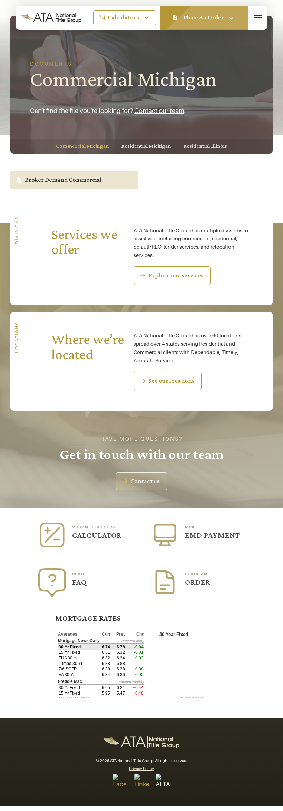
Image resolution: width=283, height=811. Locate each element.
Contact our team (159, 110)
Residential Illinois (205, 146)
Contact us (145, 481)
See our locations (171, 380)
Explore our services (176, 275)
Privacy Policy (141, 768)
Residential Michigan (146, 146)
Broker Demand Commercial (63, 179)
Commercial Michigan (82, 146)
